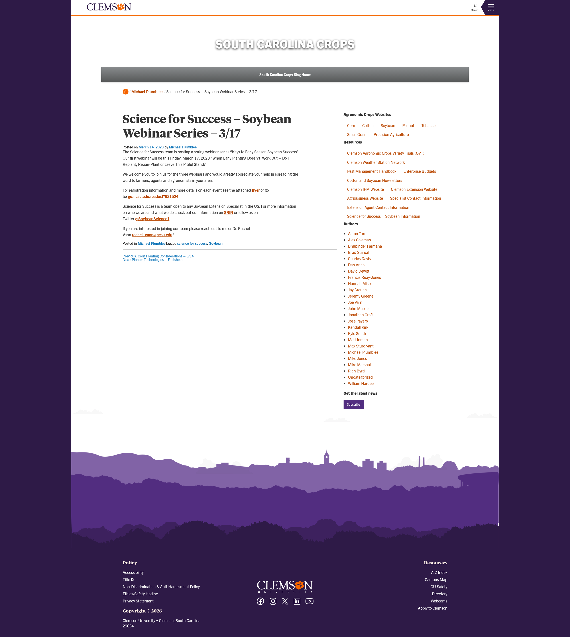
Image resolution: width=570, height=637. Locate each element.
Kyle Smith (357, 333)
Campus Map (436, 579)
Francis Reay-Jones (364, 277)
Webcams (439, 600)
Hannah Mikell (360, 283)
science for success (192, 243)
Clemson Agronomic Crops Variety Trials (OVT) (385, 153)
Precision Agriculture (391, 134)
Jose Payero (358, 320)
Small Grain (356, 134)
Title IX (128, 579)
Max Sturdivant (361, 345)
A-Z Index (439, 572)
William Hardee (361, 383)
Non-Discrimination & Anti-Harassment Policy (161, 586)
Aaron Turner (359, 233)
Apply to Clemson (432, 607)
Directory (439, 593)
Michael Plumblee (147, 91)
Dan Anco (356, 264)
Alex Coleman (359, 239)
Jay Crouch (357, 289)
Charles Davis (359, 258)
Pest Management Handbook (371, 171)
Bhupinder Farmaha (365, 246)
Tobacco (428, 125)
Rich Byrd (356, 370)
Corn (351, 125)
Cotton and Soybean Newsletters (374, 180)
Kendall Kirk (358, 327)
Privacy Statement (138, 600)
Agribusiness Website (365, 198)
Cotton (368, 125)
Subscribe (353, 404)
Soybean (216, 243)
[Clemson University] (109, 11)
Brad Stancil (358, 252)
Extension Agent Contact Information (378, 207)
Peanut (408, 125)
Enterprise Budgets (419, 171)
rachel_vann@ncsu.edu (152, 234)
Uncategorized (360, 377)
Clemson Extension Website (414, 189)
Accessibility (133, 572)
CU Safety (439, 586)
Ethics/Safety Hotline (140, 593)
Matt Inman (358, 339)
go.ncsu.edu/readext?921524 (153, 196)
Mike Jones (357, 358)
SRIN (228, 212)
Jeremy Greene (360, 295)
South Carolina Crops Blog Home (285, 74)
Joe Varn (355, 302)
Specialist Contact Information (415, 198)
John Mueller (359, 308)
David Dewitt (358, 270)
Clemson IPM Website (365, 189)
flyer (256, 190)
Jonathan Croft (360, 314)
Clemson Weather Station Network (376, 162)
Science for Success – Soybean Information (383, 216)
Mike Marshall (360, 364)
